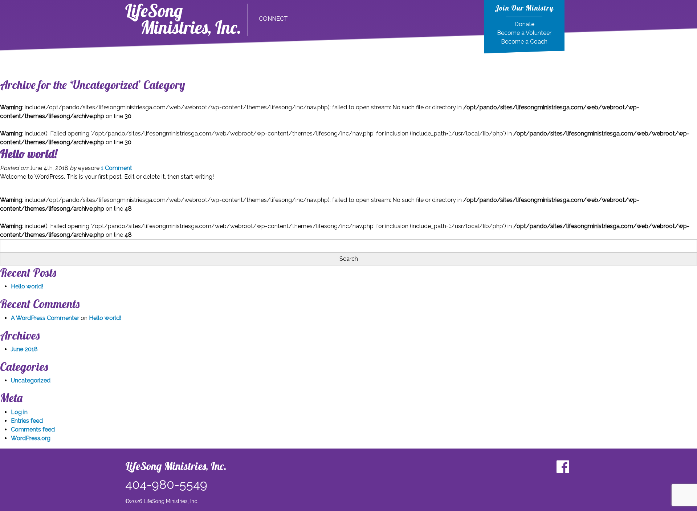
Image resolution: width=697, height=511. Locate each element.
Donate (524, 24)
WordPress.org (30, 438)
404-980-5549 (166, 484)
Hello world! (28, 153)
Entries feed (27, 420)
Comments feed (33, 429)
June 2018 (24, 349)
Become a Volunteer (524, 32)
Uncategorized (30, 380)
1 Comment (116, 168)
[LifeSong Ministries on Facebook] (562, 466)
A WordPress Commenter (45, 318)
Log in (19, 412)
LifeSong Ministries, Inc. (176, 466)
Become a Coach (524, 41)
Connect (273, 18)
